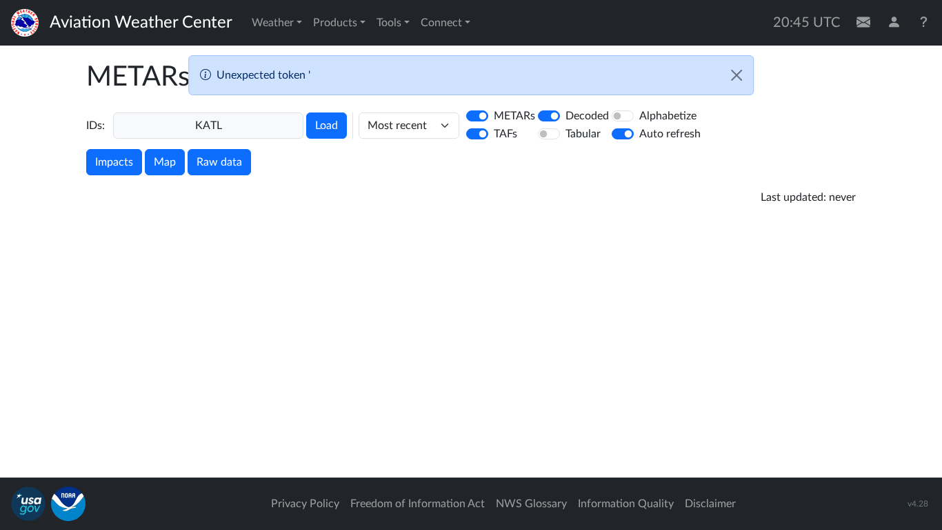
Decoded (587, 115)
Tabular (583, 133)
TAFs (505, 133)
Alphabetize (668, 115)
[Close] (736, 75)
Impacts (114, 162)
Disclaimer (710, 503)
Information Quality (626, 503)
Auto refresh (670, 133)
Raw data (219, 162)
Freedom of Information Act (417, 503)
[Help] (924, 23)
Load (326, 125)
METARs (514, 115)
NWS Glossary (531, 503)
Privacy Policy (305, 503)
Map (165, 162)
